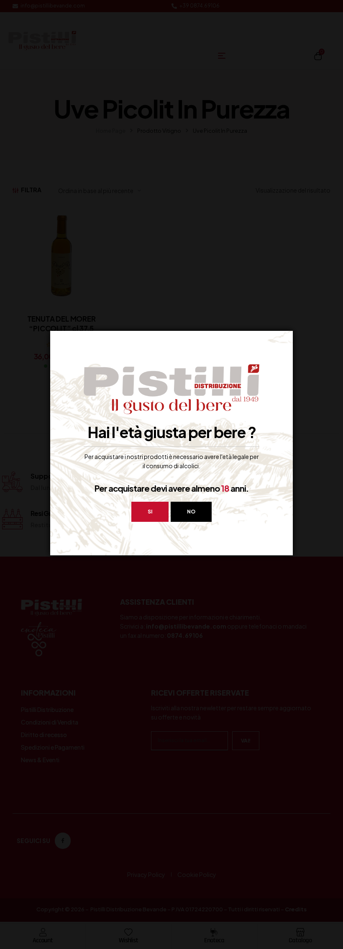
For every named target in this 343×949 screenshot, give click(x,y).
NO (191, 511)
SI (150, 511)
